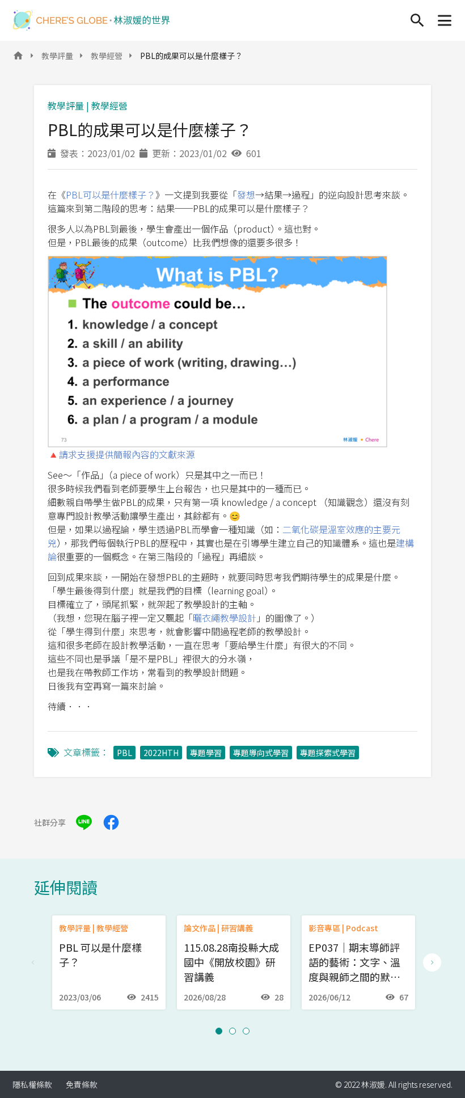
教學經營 (106, 55)
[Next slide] (432, 962)
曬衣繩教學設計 (224, 617)
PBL (124, 752)
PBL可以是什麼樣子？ (110, 194)
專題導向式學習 (261, 752)
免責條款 (82, 1084)
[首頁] (91, 20)
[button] (218, 1031)
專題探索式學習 (328, 752)
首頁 (18, 59)
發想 (246, 194)
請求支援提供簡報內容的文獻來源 (127, 454)
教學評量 (57, 55)
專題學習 (206, 752)
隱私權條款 (32, 1084)
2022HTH (161, 752)
